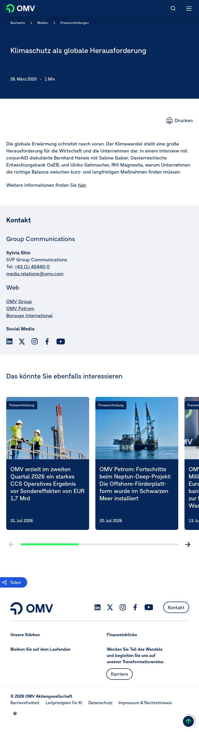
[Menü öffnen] (189, 8)
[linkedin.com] (9, 341)
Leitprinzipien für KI (64, 702)
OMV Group (19, 301)
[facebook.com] (47, 341)
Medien (42, 23)
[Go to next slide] (187, 544)
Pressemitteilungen (74, 23)
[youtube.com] (60, 341)
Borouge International (29, 315)
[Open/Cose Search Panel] (173, 8)
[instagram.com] (34, 341)
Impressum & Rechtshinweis (145, 702)
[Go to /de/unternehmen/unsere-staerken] (15, 713)
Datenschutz (100, 702)
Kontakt (176, 607)
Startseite (17, 23)
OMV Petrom (20, 308)
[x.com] (22, 341)
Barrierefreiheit (24, 702)
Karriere (119, 674)
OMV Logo (16, 7)
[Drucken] (179, 120)
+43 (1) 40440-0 (32, 267)
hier (82, 185)
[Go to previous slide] (11, 544)
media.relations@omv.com (34, 274)
